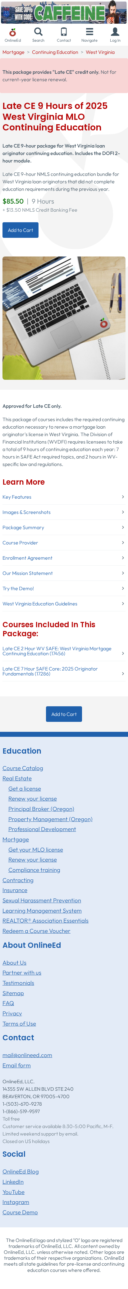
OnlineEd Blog (20, 1171)
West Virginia (100, 52)
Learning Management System (42, 910)
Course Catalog (22, 768)
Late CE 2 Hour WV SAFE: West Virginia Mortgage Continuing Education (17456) (57, 651)
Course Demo (20, 1212)
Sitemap (13, 993)
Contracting (18, 880)
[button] (115, 35)
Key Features (16, 496)
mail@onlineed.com (27, 1055)
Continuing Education (55, 52)
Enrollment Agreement (27, 557)
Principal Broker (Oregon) (41, 808)
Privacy (12, 1013)
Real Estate (17, 778)
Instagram (15, 1202)
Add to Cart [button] (20, 230)
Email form (16, 1065)
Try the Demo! (18, 588)
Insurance (14, 890)
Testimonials (18, 982)
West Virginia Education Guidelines (39, 603)
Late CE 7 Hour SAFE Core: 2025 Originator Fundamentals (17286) (50, 671)
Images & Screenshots (26, 512)
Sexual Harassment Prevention (41, 900)
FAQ (8, 1003)
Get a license (24, 788)
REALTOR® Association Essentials (45, 920)
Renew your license (32, 798)
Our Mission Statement (27, 573)
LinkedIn (13, 1181)
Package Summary (23, 527)
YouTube (13, 1192)
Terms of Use (19, 1023)
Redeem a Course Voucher (36, 930)
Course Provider (20, 542)
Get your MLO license (35, 849)
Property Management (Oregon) (50, 819)
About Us (14, 962)
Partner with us (21, 972)
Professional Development (42, 829)
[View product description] (64, 317)
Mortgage (13, 52)
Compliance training (34, 869)
